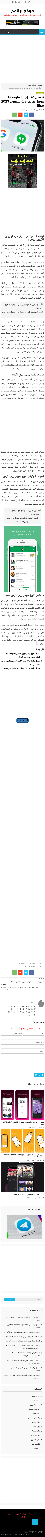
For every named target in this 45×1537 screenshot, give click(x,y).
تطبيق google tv (37, 963)
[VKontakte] (11, 1012)
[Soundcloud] (8, 1009)
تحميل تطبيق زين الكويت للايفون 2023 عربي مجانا (22, 668)
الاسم (42, 1033)
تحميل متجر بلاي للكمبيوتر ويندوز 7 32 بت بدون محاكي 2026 (23, 1318)
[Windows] (8, 1012)
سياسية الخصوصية (5, 1534)
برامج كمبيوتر (36, 1431)
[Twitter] (17, 1012)
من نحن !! (21, 1534)
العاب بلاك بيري (35, 1405)
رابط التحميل (22, 720)
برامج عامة (36, 1427)
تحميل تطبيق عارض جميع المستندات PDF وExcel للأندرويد (22, 1332)
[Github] (11, 1006)
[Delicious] (28, 1006)
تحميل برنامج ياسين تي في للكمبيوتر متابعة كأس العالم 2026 (23, 1369)
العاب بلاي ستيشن (34, 1409)
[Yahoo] (31, 1014)
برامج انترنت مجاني (34, 1418)
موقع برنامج (22, 11)
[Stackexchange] (31, 1012)
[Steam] (26, 1012)
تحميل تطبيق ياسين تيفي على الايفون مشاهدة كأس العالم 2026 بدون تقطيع (22, 1361)
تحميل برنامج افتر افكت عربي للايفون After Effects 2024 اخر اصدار (23, 1123)
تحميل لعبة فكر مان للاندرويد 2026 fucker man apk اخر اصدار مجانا (22, 1376)
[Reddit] (20, 1009)
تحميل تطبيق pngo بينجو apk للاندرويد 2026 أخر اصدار (22, 1341)
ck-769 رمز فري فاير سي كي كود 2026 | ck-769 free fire (22, 1337)
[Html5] (34, 1009)
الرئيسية (40, 85)
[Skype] (11, 1009)
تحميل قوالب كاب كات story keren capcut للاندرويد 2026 (23, 1326)
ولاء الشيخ (39, 110)
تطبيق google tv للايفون (25, 963)
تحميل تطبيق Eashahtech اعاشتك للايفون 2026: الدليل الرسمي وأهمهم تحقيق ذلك (22, 1347)
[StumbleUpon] (23, 1012)
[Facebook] (17, 1006)
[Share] (14, 1009)
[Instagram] (31, 1009)
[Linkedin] (28, 1009)
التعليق (41, 1051)
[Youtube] (28, 1014)
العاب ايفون (36, 1400)
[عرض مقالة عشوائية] (3, 32)
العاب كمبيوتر (35, 1414)
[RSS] (17, 1009)
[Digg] (23, 1006)
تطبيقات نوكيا (36, 1444)
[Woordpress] (34, 1014)
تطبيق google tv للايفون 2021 (33, 966)
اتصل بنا (15, 1534)
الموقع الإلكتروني (39, 1042)
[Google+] (8, 1006)
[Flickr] (14, 1006)
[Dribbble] (20, 1006)
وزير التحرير (39, 1198)
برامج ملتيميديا (35, 1435)
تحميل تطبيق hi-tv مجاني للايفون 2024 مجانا (29, 1195)
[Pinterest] (23, 1009)
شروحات (37, 1448)
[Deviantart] (26, 1006)
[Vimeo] (14, 1012)
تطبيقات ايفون (32, 85)
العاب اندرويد (36, 1396)
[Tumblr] (20, 1012)
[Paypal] (26, 1009)
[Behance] (31, 1006)
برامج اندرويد (36, 1422)
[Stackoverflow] (28, 1012)
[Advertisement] (22, 59)
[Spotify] (34, 1012)
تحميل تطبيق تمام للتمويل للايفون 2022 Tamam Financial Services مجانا (23, 1156)
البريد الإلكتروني (17, 1033)
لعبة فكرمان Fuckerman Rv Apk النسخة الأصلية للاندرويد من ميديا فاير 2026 (24, 1354)
